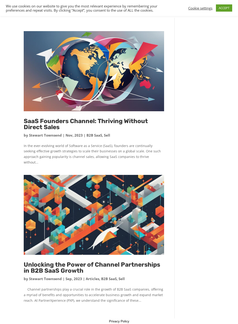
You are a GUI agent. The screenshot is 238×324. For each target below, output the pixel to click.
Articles (92, 278)
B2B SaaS (94, 135)
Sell (107, 135)
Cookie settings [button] (200, 8)
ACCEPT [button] (224, 8)
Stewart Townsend (45, 135)
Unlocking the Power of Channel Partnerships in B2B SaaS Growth (92, 267)
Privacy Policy (119, 321)
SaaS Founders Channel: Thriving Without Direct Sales (86, 124)
